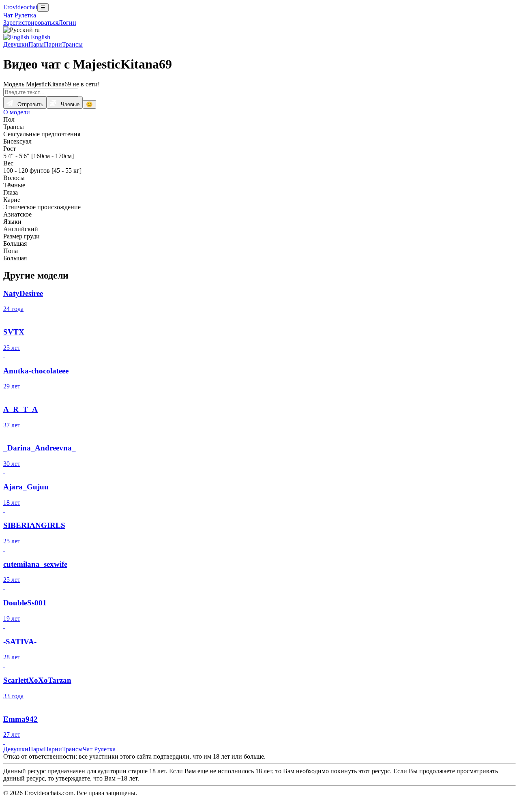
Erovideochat (20, 7)
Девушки (15, 44)
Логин (67, 22)
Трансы (72, 44)
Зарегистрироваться (30, 22)
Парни (53, 44)
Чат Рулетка (19, 15)
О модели (16, 112)
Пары (36, 44)
